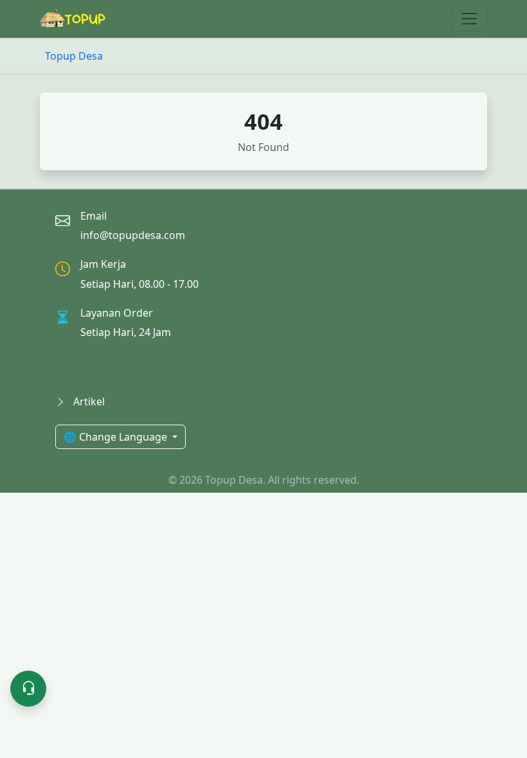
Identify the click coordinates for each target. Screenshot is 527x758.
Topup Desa (74, 56)
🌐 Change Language (117, 437)
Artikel (88, 401)
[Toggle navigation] (469, 18)
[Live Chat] (28, 689)
